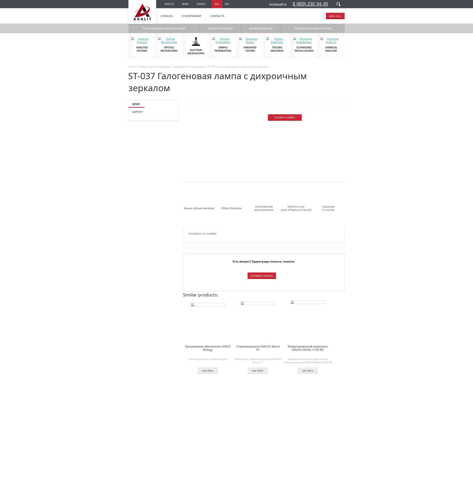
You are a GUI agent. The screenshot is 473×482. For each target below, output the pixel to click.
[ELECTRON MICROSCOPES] (196, 36)
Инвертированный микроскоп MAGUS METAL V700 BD (308, 348)
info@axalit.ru (278, 4)
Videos (201, 4)
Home (131, 66)
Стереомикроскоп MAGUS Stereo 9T (258, 348)
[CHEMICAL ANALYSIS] (331, 36)
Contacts (217, 16)
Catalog (167, 16)
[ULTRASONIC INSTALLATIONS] (304, 36)
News (185, 4)
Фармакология (261, 28)
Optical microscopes (160, 66)
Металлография (220, 28)
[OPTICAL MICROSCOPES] (168, 36)
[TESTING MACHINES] (276, 36)
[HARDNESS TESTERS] (249, 36)
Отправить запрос (262, 275)
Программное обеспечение (164, 28)
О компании (191, 16)
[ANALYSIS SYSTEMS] (141, 36)
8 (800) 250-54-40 (310, 3)
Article (169, 4)
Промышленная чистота (313, 28)
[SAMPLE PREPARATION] (223, 36)
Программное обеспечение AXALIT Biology (208, 348)
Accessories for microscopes (189, 66)
